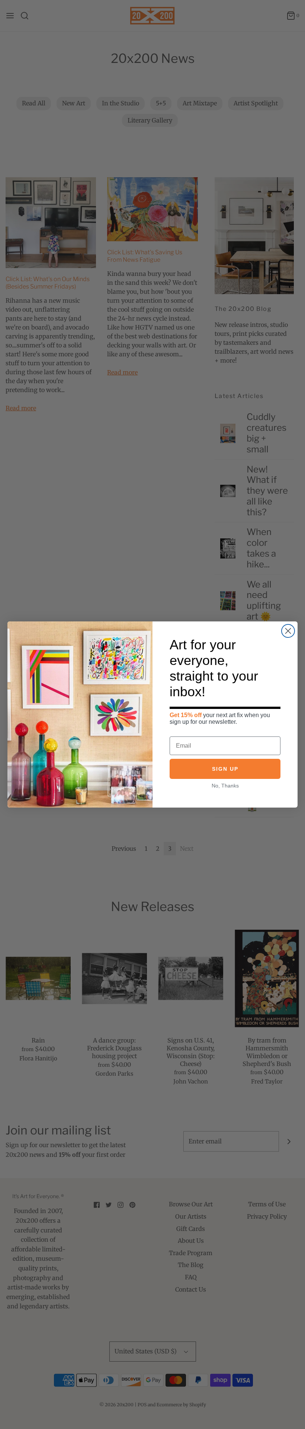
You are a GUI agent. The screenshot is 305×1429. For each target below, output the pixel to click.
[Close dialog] (288, 630)
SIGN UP (225, 769)
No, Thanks (225, 786)
